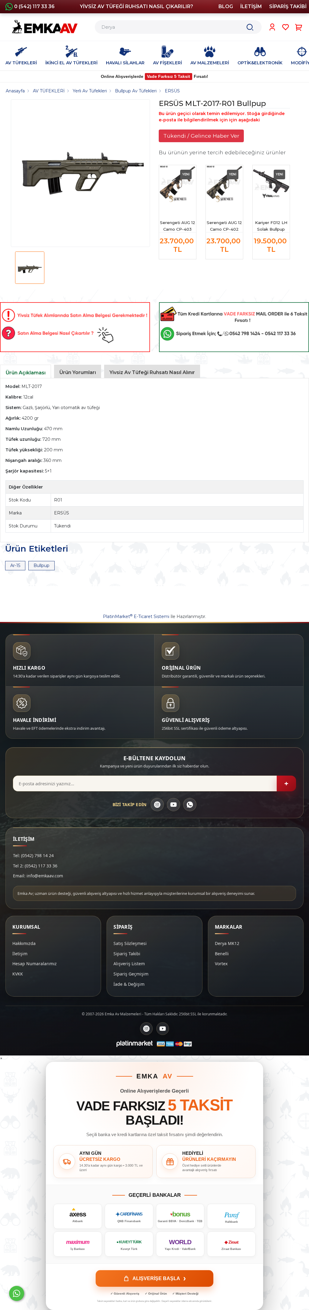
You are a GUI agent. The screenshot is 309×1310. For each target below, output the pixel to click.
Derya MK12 (227, 943)
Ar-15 (15, 565)
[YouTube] (173, 804)
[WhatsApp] (189, 804)
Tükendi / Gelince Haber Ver (201, 136)
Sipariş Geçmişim (130, 974)
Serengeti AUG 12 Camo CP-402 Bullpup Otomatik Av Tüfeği (224, 226)
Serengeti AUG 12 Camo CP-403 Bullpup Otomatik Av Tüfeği (178, 226)
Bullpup (41, 565)
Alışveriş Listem (129, 963)
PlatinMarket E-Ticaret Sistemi (136, 616)
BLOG (225, 6)
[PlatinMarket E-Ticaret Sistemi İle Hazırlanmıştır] (134, 1043)
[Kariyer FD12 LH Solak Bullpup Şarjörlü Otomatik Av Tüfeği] (271, 183)
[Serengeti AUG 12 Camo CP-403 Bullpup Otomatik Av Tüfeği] (177, 183)
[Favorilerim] (285, 27)
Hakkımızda (24, 943)
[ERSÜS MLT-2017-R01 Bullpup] (83, 173)
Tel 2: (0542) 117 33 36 (35, 866)
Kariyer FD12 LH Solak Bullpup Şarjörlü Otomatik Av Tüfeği (271, 226)
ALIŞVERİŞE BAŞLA (159, 1278)
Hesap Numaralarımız (34, 963)
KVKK (17, 974)
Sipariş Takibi (126, 953)
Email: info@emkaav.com (38, 876)
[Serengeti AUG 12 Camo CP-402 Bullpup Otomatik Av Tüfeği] (224, 183)
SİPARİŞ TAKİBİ (288, 6)
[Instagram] (157, 804)
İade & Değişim (129, 984)
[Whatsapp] (16, 1293)
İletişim (19, 953)
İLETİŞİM (251, 6)
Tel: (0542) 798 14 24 (33, 855)
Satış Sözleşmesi (130, 943)
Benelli (222, 953)
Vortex (221, 963)
